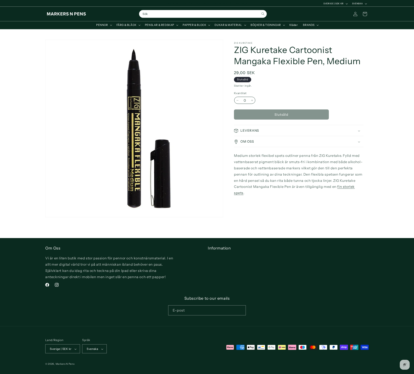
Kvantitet (240, 93)
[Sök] (263, 14)
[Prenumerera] (241, 310)
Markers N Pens (65, 364)
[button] (104, 25)
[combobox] (203, 14)
